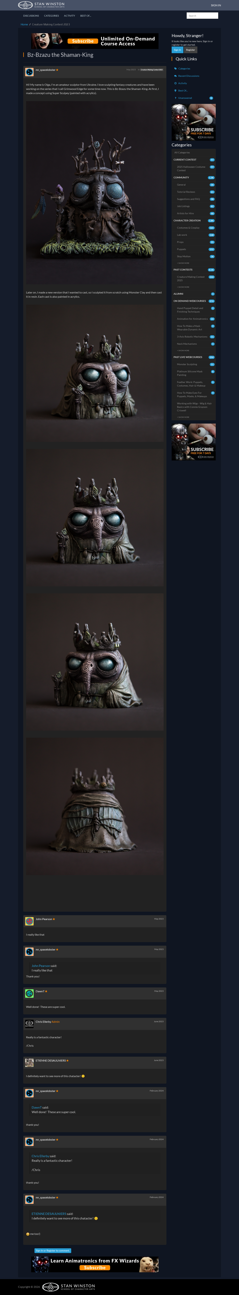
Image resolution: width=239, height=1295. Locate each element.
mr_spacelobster (45, 69)
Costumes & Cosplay (195, 227)
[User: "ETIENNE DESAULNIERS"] (30, 1063)
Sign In (216, 5)
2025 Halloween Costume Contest (195, 168)
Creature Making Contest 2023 (152, 70)
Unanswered (195, 97)
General (195, 184)
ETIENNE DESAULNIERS (51, 1060)
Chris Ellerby (43, 1021)
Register (51, 1250)
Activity (69, 15)
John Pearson (44, 919)
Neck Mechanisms (195, 343)
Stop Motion (195, 256)
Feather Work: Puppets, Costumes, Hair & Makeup (195, 384)
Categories (51, 15)
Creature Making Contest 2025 (195, 278)
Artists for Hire (195, 213)
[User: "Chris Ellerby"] (30, 1024)
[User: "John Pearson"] (30, 921)
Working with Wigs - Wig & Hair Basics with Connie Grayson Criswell (194, 407)
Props (195, 241)
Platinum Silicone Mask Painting (195, 373)
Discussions (31, 15)
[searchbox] (202, 15)
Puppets (195, 249)
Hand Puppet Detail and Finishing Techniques (195, 310)
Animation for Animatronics (195, 318)
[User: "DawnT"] (30, 993)
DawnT (40, 991)
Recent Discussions (188, 75)
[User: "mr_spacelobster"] (30, 72)
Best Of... (85, 15)
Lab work (195, 234)
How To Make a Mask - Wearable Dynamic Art (195, 327)
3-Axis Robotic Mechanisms (195, 336)
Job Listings (195, 206)
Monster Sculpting (195, 364)
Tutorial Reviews (195, 191)
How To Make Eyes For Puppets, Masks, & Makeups (195, 394)
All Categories (182, 152)
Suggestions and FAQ (195, 198)
